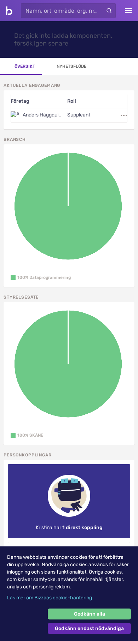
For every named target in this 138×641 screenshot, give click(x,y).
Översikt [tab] (25, 66)
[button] (41, 277)
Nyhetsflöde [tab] (71, 66)
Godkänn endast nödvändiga (89, 628)
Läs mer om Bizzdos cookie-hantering (49, 598)
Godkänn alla (89, 614)
